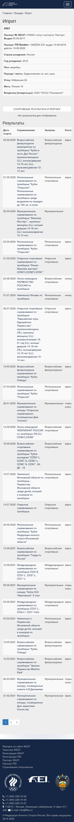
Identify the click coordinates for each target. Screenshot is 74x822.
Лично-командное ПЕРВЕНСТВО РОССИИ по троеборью (27, 283)
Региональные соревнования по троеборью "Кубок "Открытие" (27, 247)
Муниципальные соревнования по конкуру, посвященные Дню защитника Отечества (30, 702)
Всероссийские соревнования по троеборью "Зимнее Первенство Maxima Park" (28, 665)
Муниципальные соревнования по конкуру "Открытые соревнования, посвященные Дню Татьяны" (27, 411)
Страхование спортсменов (18, 767)
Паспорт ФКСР (11, 760)
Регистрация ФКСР (13, 753)
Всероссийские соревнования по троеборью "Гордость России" (29, 553)
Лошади (18, 13)
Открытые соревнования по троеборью (26, 508)
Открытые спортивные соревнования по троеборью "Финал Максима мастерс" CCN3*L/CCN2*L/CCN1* (30, 265)
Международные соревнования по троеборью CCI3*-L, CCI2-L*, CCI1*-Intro (28, 607)
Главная (7, 13)
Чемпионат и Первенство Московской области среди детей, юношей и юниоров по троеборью (29, 627)
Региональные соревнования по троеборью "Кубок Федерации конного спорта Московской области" (28, 533)
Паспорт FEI (10, 763)
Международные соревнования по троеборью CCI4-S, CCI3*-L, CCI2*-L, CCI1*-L (28, 571)
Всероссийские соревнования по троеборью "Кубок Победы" (27, 647)
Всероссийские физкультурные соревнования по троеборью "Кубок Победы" (27, 373)
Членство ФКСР (11, 749)
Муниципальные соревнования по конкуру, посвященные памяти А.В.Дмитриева (30, 684)
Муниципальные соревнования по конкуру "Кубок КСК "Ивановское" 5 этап (28, 590)
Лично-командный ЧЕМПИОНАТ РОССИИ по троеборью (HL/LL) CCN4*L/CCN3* (30, 432)
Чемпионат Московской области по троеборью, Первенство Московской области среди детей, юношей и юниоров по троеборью (30, 486)
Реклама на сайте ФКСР (16, 746)
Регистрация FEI (12, 756)
